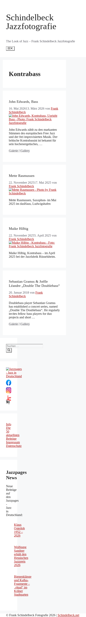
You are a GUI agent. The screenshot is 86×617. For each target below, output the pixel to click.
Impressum (13, 442)
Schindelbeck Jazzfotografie (31, 22)
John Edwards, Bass (23, 102)
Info (8, 424)
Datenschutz (14, 446)
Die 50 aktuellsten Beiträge (12, 433)
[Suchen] (9, 350)
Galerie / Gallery (19, 151)
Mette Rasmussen (21, 176)
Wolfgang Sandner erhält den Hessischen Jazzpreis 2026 (21, 556)
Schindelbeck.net (68, 615)
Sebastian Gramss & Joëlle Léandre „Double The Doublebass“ (34, 283)
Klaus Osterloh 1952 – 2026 (19, 530)
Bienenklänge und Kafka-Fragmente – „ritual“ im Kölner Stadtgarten (22, 585)
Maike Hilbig (18, 229)
